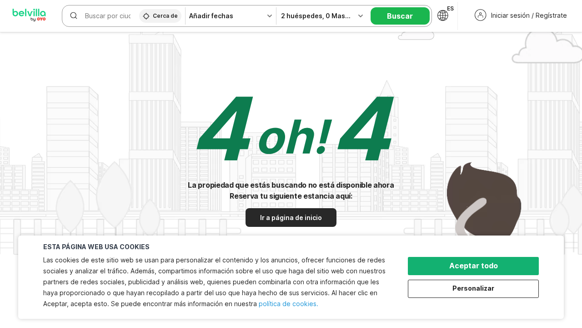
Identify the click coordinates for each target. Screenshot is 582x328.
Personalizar (473, 288)
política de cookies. (288, 304)
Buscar (400, 15)
